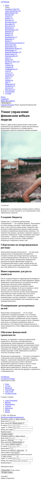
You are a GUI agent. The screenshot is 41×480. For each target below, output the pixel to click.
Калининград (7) (11, 37)
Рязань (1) (8, 63)
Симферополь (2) (11, 69)
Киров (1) (8, 41)
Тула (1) (8, 78)
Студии (7, 386)
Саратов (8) (9, 67)
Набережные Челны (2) (13, 48)
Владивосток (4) (11, 22)
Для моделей (9, 390)
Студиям (8, 93)
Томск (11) (9, 76)
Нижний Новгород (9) (13, 52)
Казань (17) (9, 35)
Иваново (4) (9, 31)
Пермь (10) (9, 60)
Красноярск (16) (11, 46)
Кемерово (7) (9, 39)
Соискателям (9, 91)
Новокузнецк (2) (11, 54)
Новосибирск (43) (11, 13)
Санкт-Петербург (11, 400)
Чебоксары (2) (10, 84)
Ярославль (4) (10, 90)
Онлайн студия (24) (12, 9)
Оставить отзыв (10, 393)
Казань (7, 412)
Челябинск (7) (10, 86)
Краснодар (9, 408)
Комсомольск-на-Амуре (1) (14, 43)
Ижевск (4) (9, 33)
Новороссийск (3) (11, 56)
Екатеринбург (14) (11, 30)
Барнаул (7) (9, 18)
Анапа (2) (8, 16)
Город (7, 5)
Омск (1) (8, 58)
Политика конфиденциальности (12, 417)
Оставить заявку (7, 434)
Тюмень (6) (9, 80)
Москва (8, 402)
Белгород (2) (9, 20)
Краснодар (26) (10, 45)
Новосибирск (10, 404)
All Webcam (5, 2)
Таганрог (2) (9, 75)
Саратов (8, 406)
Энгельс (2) (9, 88)
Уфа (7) (7, 82)
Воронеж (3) (9, 28)
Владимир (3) (10, 24)
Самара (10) (9, 65)
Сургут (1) (9, 73)
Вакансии (8, 388)
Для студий (9, 391)
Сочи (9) (8, 71)
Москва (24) (9, 15)
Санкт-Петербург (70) (13, 11)
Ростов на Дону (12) (12, 61)
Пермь (7, 410)
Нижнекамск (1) (11, 50)
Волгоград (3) (10, 26)
